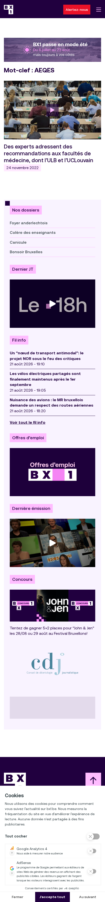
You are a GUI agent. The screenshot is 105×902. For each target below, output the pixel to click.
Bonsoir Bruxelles (26, 252)
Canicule (18, 242)
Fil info (19, 340)
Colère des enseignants (33, 232)
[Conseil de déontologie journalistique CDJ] (52, 663)
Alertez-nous (77, 9)
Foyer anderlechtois (29, 223)
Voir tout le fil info (27, 422)
